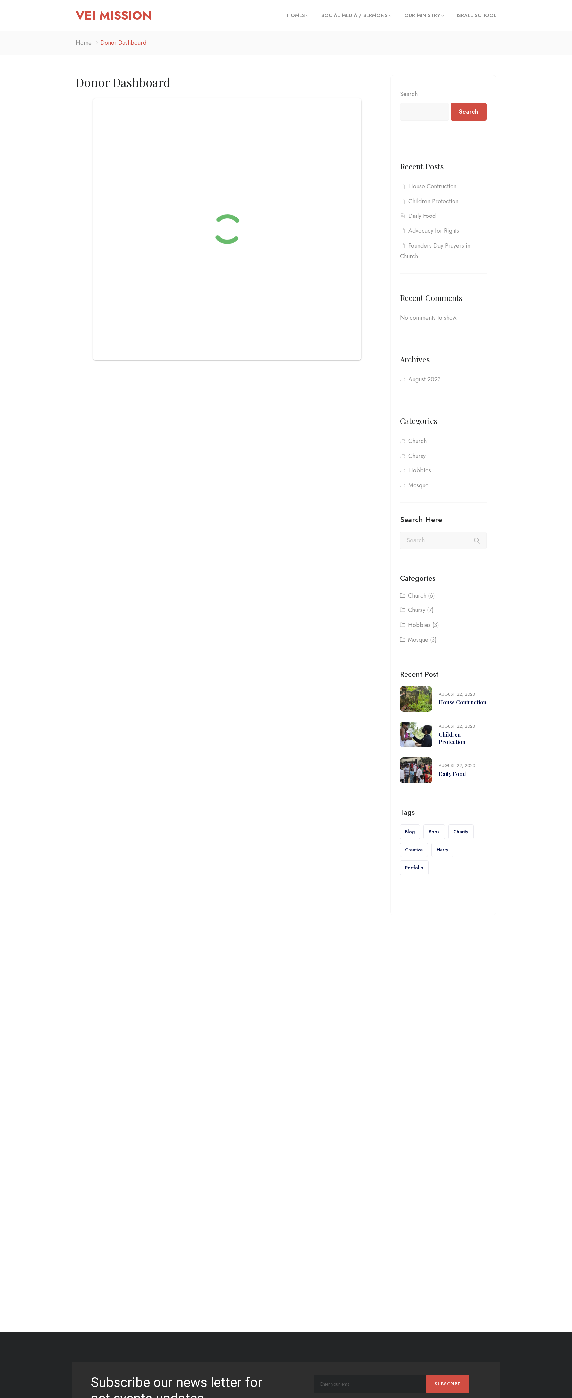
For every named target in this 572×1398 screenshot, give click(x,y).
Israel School (476, 15)
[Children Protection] (416, 734)
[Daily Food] (416, 770)
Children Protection (433, 201)
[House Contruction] (416, 699)
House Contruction (432, 186)
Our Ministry (422, 15)
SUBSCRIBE (448, 1384)
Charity (460, 831)
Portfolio (414, 867)
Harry (442, 849)
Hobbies (419, 470)
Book (434, 831)
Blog (410, 831)
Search (409, 94)
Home (84, 42)
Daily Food (422, 216)
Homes (296, 15)
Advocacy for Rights (433, 230)
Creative (414, 849)
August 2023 (424, 379)
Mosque (418, 485)
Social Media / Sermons (354, 15)
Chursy (417, 456)
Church (417, 441)
